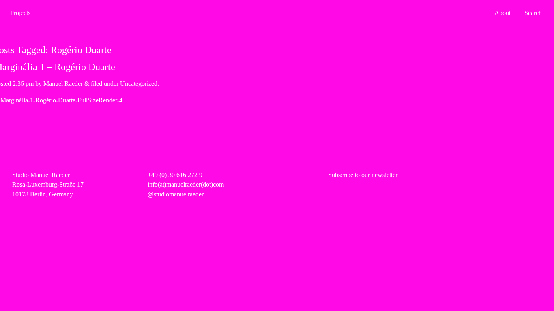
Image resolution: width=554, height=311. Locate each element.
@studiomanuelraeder (176, 194)
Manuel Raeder (63, 83)
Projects (20, 12)
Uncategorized (138, 83)
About (502, 12)
